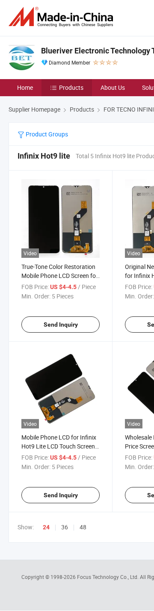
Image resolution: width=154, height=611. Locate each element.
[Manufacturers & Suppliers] (62, 17)
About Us (113, 87)
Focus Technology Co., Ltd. (108, 576)
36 (64, 527)
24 (46, 527)
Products (71, 87)
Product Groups (46, 134)
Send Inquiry (61, 324)
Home (25, 87)
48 (83, 527)
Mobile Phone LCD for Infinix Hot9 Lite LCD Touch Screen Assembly (58, 446)
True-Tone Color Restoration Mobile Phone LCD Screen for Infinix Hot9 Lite (59, 276)
